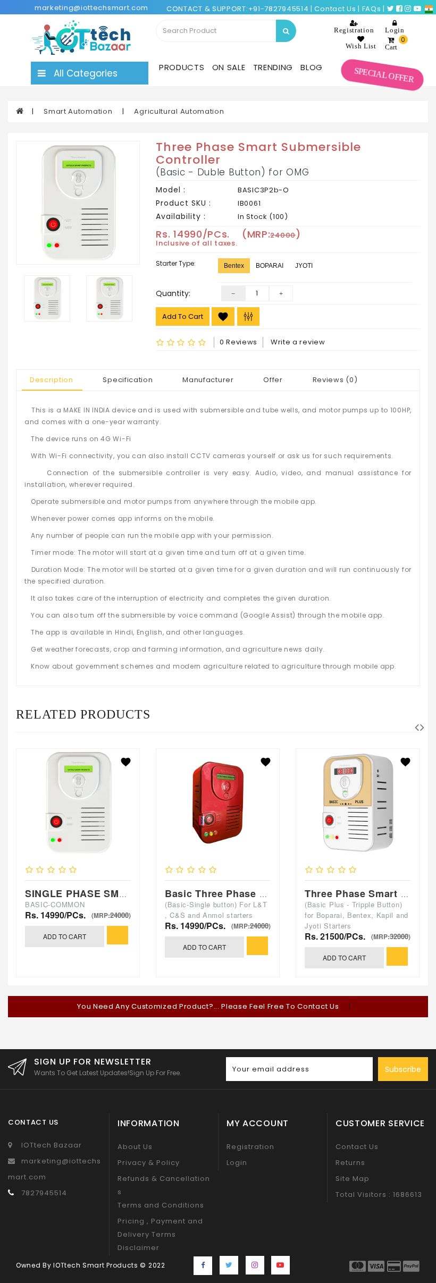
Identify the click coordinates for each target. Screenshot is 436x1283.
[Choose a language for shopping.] (429, 9)
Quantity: (173, 293)
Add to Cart (182, 316)
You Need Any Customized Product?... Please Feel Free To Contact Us (209, 1006)
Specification (128, 380)
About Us (135, 1147)
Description (51, 380)
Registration (250, 1147)
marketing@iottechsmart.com (91, 8)
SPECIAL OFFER (384, 75)
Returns (350, 1163)
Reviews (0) (335, 380)
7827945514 (44, 1193)
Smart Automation (79, 111)
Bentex (234, 265)
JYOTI (304, 265)
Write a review (298, 342)
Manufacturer (207, 380)
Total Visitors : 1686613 (379, 1194)
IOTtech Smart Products (95, 1265)
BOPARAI (269, 265)
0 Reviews (238, 342)
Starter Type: (176, 263)
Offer (273, 380)
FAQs (371, 9)
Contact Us (357, 1147)
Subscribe (403, 1069)
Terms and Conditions (161, 1205)
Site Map (353, 1179)
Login (237, 1163)
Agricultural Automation (179, 111)
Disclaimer (139, 1248)
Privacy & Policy (149, 1163)
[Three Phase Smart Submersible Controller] (78, 203)
